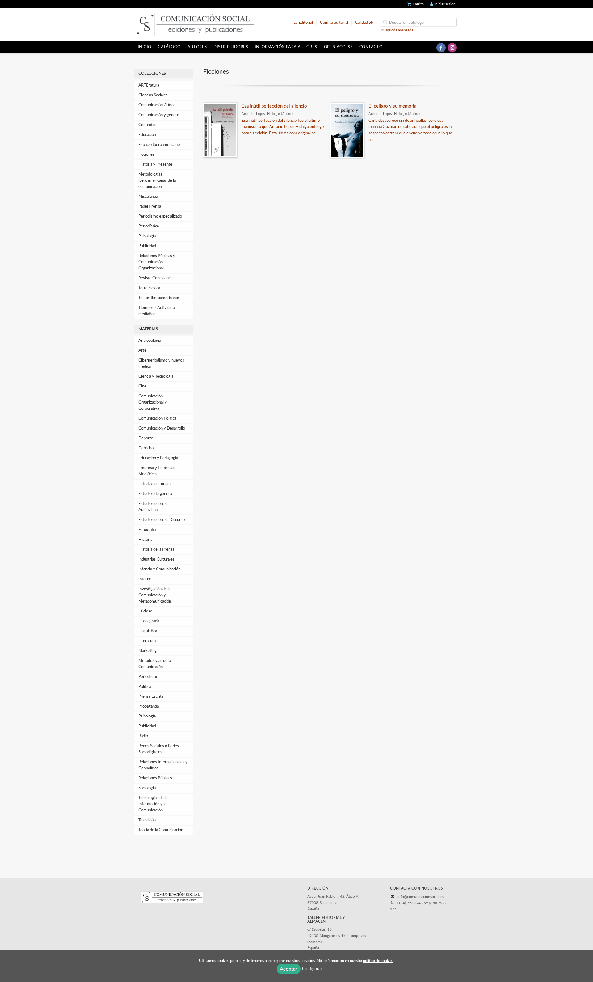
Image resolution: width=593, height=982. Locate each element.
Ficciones (146, 155)
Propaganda (148, 707)
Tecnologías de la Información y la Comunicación (152, 804)
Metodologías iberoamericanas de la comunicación (157, 180)
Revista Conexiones (155, 278)
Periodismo (148, 677)
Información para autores (286, 47)
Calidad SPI (365, 22)
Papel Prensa (149, 207)
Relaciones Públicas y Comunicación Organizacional (156, 262)
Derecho (146, 448)
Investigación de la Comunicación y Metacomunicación (154, 595)
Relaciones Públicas (155, 778)
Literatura (147, 641)
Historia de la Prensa (156, 550)
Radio (143, 736)
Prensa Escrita (150, 697)
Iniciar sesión (445, 4)
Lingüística (147, 631)
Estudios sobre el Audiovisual (153, 507)
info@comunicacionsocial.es (420, 897)
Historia (145, 540)
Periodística (148, 226)
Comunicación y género (158, 115)
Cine (142, 386)
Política (144, 687)
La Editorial (303, 22)
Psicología (147, 236)
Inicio (144, 47)
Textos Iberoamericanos (159, 298)
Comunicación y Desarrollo (161, 428)
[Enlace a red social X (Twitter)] (430, 47)
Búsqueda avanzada (397, 30)
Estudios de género (155, 494)
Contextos (147, 125)
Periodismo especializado (160, 216)
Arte (142, 351)
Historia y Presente (155, 165)
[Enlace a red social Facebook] (441, 47)
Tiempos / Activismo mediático (156, 311)
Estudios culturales (154, 484)
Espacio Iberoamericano (159, 145)
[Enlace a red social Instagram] (452, 47)
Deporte (145, 438)
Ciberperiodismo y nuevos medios (161, 363)
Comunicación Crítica (156, 105)
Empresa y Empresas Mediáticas (156, 471)
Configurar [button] (312, 969)
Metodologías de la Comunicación (154, 664)
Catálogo (169, 47)
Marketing (147, 651)
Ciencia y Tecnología (155, 377)
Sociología (147, 788)
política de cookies (378, 961)
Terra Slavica (149, 288)
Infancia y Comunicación (159, 569)
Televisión (147, 820)
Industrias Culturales (156, 559)
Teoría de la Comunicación (160, 830)
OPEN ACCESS (338, 47)
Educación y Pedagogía (158, 458)
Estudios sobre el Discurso (161, 520)
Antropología (149, 341)
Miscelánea (148, 197)
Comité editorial (334, 22)
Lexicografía (148, 621)
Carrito (418, 4)
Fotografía (147, 530)
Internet (145, 579)
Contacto (370, 47)
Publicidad (147, 246)
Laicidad (145, 611)
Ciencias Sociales (153, 95)
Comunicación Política (157, 419)
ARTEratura (148, 85)
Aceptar (288, 969)
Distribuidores (230, 47)
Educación (147, 135)
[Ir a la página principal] (195, 23)
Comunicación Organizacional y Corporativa (152, 402)
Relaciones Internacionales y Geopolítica (162, 765)
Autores (197, 47)
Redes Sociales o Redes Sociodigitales (158, 749)
